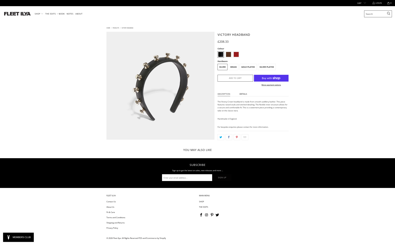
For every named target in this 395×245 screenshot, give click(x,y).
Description (224, 94)
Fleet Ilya (117, 238)
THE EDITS (203, 207)
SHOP (201, 201)
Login (379, 3)
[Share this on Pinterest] (237, 137)
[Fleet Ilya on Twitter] (217, 215)
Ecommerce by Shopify (156, 238)
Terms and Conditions (115, 217)
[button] (39, 13)
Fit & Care (110, 212)
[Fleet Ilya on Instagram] (206, 215)
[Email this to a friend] (245, 137)
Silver (222, 67)
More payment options (271, 85)
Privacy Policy (112, 228)
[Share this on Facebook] (229, 137)
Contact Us (111, 201)
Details (243, 94)
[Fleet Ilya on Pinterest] (212, 215)
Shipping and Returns (115, 222)
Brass (233, 67)
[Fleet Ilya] (17, 14)
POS (140, 238)
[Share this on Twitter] (221, 137)
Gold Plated (248, 67)
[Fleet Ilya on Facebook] (201, 215)
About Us (110, 207)
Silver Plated (267, 67)
